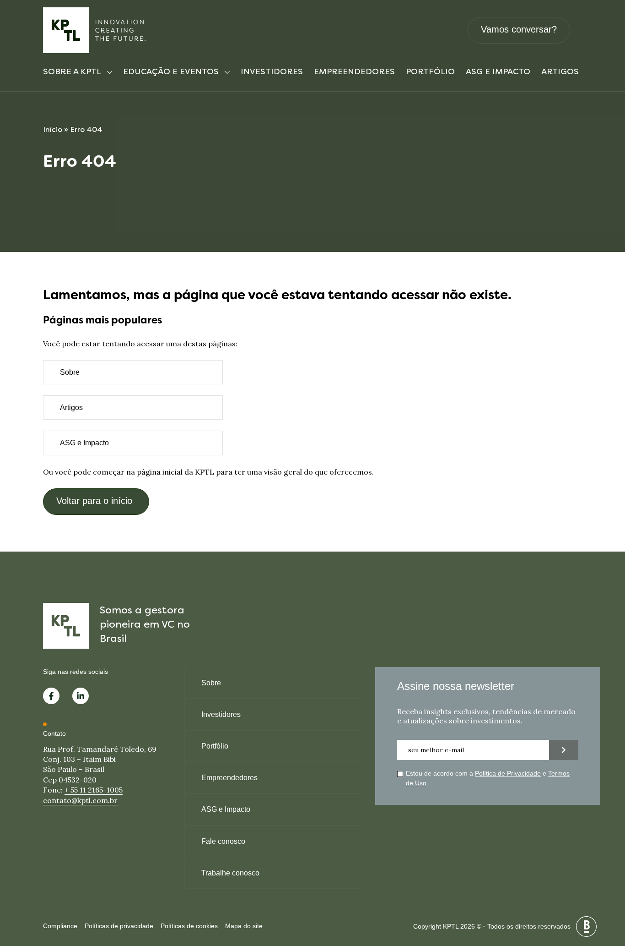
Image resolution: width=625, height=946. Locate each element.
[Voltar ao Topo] (602, 891)
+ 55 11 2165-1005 (94, 789)
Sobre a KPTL (72, 72)
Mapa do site (244, 926)
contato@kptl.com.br (80, 800)
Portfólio (430, 72)
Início (52, 130)
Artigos (560, 72)
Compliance (60, 926)
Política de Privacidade (508, 773)
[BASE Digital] (586, 926)
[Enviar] (563, 750)
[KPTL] (94, 30)
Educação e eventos (171, 72)
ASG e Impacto (498, 72)
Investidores (272, 72)
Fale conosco (223, 841)
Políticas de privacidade (119, 926)
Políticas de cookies (189, 926)
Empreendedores (354, 72)
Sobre (70, 372)
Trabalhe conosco (230, 873)
